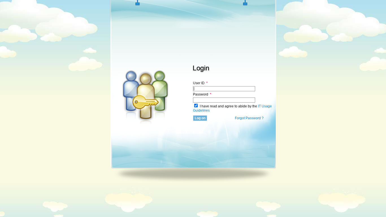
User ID (200, 83)
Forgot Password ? (249, 118)
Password (202, 94)
